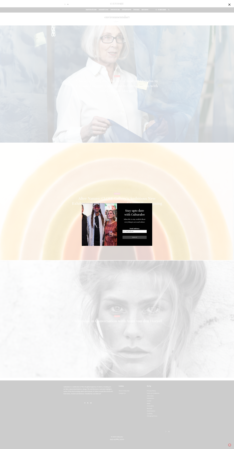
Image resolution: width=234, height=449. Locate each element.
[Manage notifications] (229, 445)
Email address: (135, 228)
